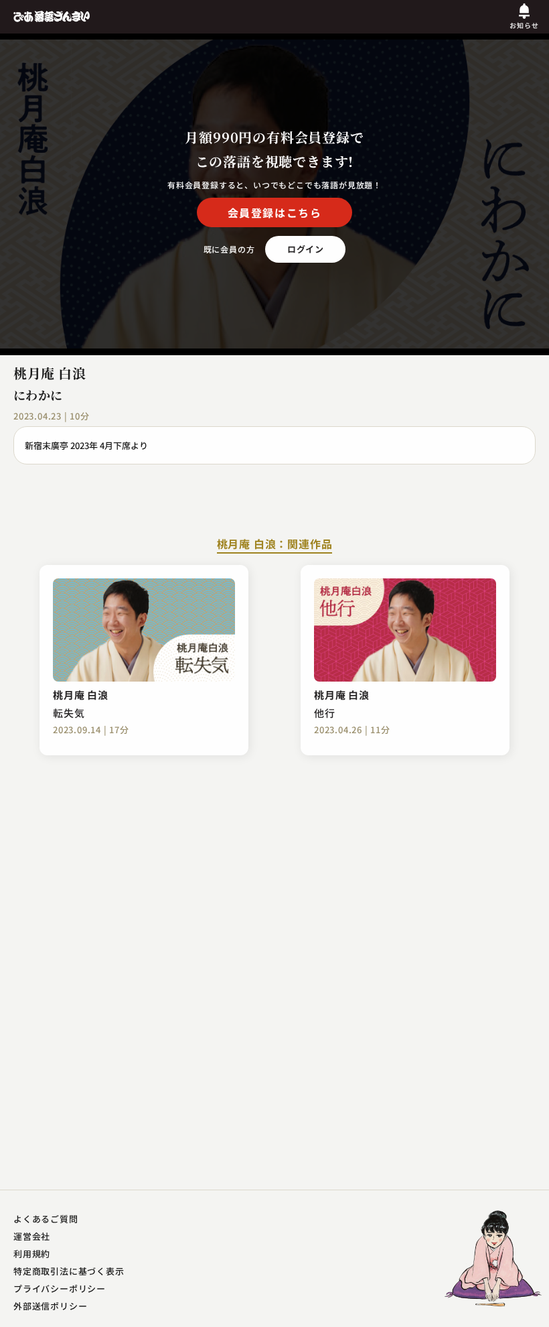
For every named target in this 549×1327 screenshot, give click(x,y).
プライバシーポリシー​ (59, 1288)
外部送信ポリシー (50, 1306)
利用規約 (31, 1253)
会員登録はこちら (275, 212)
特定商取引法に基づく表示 (69, 1271)
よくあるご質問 (45, 1218)
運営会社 (31, 1236)
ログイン (305, 249)
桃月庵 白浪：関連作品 (275, 545)
